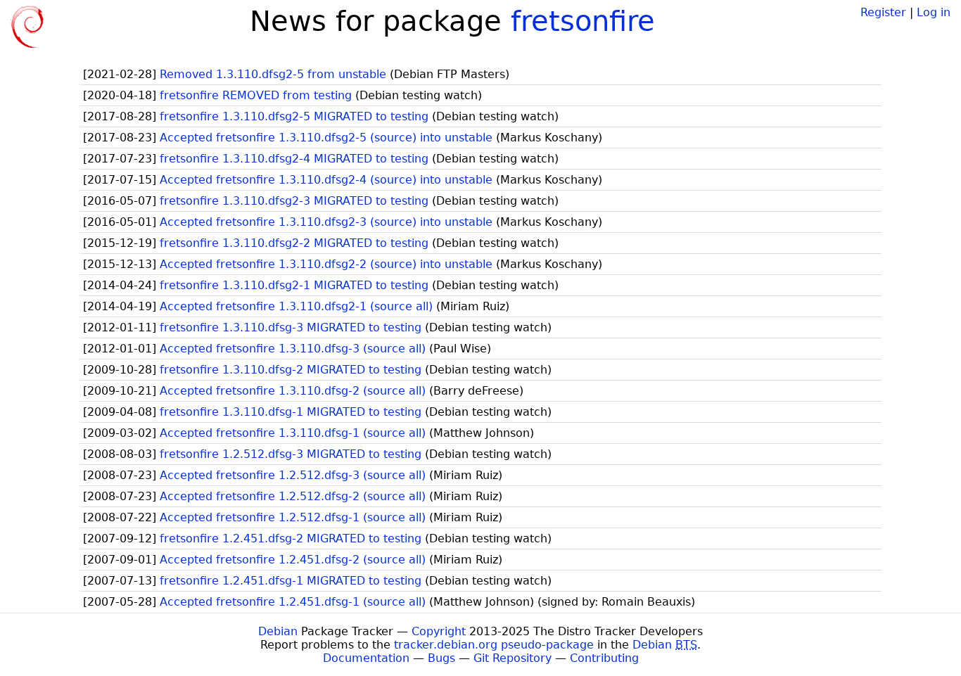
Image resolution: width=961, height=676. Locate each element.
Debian (278, 631)
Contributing (604, 658)
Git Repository (512, 658)
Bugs (441, 658)
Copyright (439, 631)
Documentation (366, 658)
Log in (933, 12)
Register (883, 12)
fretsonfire (583, 21)
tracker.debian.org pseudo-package (494, 644)
